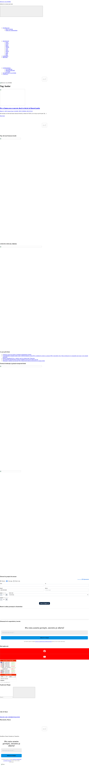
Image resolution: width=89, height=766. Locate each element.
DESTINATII (6, 41)
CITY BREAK (9, 69)
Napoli (7, 43)
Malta (7, 53)
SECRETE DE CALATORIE (9, 73)
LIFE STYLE (29, 111)
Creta (7, 48)
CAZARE (8, 71)
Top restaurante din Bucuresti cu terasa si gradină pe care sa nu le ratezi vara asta (20, 359)
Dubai (7, 42)
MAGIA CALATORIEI (5, 1)
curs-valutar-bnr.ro (7, 682)
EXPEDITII (5, 56)
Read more (2, 115)
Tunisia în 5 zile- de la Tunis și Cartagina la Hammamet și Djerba (17, 354)
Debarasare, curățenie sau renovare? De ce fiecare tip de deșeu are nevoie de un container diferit (24, 360)
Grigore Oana (10, 111)
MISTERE (5, 57)
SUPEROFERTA (7, 68)
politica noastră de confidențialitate (43, 641)
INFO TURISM (9, 29)
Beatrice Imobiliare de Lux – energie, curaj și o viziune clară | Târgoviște (19, 358)
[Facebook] (44, 651)
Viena (7, 49)
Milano (7, 46)
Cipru (7, 52)
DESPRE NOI (6, 28)
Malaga (7, 51)
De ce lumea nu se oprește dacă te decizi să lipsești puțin (20, 108)
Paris (7, 54)
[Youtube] (44, 657)
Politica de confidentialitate (11, 30)
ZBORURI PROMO (10, 70)
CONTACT (5, 74)
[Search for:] (6, 697)
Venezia (7, 47)
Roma (7, 44)
